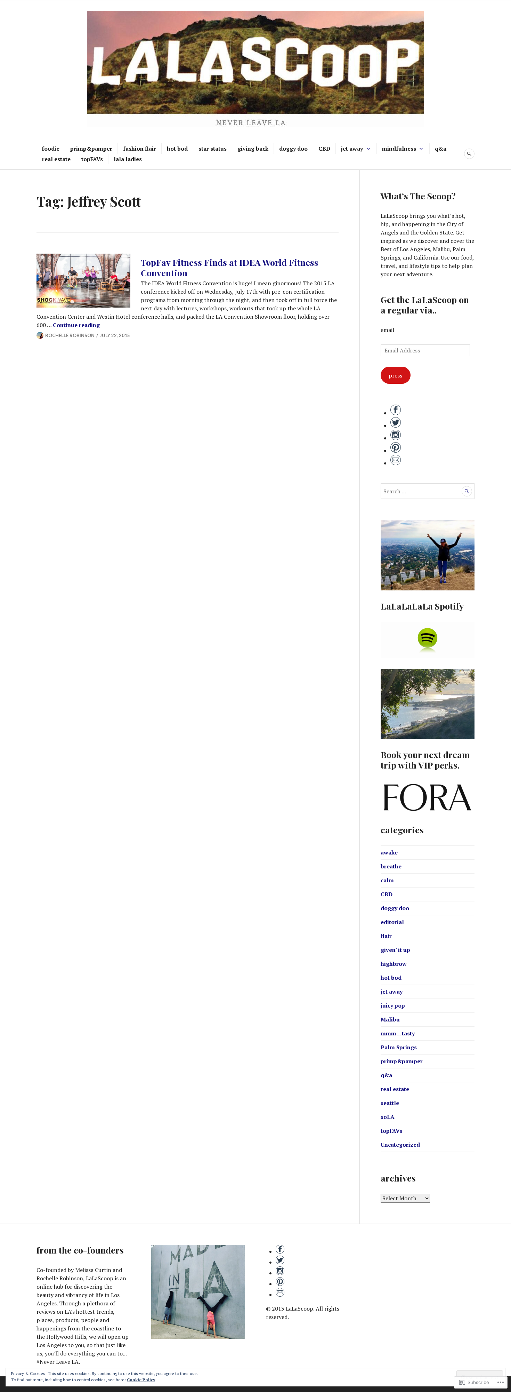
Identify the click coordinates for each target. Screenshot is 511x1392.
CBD (324, 148)
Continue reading (76, 325)
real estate (56, 159)
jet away (352, 148)
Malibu (390, 1019)
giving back (252, 148)
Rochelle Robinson (70, 335)
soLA (388, 1117)
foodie (50, 148)
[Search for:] (427, 491)
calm (387, 880)
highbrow (394, 964)
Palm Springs (399, 1047)
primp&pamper (91, 148)
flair (386, 936)
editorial (392, 922)
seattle (390, 1103)
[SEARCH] (469, 154)
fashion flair (139, 148)
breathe (391, 866)
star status (212, 148)
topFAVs (92, 159)
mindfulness (399, 148)
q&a (440, 148)
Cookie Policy (141, 1379)
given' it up (395, 950)
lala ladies (128, 159)
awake (389, 852)
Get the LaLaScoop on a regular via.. (425, 305)
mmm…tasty (398, 1033)
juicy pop (393, 1005)
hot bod (177, 148)
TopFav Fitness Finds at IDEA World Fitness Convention (229, 267)
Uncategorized (400, 1144)
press (395, 375)
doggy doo (293, 148)
